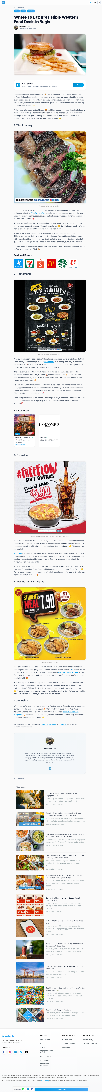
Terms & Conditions (90, 1043)
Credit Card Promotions (44, 1065)
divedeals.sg (45, 1081)
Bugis (17, 11)
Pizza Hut (18, 553)
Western (30, 11)
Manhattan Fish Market (68, 672)
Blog (42, 1043)
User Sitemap (45, 1040)
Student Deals (45, 1060)
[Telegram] (15, 1052)
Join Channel (78, 85)
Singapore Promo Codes (46, 1052)
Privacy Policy (88, 1040)
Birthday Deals (45, 1056)
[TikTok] (26, 1052)
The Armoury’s (37, 213)
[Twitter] (21, 1052)
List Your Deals (67, 1040)
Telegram (63, 724)
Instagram (52, 724)
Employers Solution (69, 1043)
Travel (42, 1047)
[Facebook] (4, 1052)
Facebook (44, 724)
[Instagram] (10, 1052)
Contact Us (66, 1047)
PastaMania (49, 362)
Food (23, 11)
